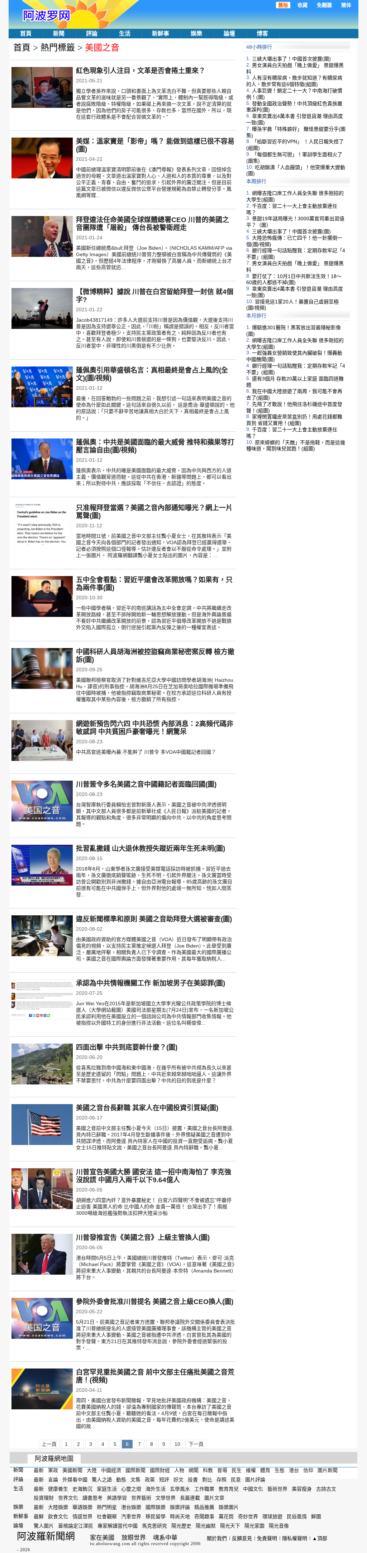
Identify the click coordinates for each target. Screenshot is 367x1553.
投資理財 (44, 1498)
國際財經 (160, 1470)
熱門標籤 (57, 47)
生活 (124, 33)
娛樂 (196, 33)
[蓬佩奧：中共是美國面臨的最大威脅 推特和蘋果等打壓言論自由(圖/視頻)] (42, 459)
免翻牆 (324, 5)
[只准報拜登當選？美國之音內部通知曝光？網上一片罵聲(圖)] (42, 525)
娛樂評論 (180, 1507)
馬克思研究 (154, 1526)
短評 (164, 1479)
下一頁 (196, 1444)
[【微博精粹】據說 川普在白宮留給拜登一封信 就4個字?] (42, 309)
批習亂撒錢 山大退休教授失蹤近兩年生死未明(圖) (150, 848)
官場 (222, 1470)
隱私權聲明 (294, 1538)
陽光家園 (254, 1526)
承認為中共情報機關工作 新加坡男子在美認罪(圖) (150, 983)
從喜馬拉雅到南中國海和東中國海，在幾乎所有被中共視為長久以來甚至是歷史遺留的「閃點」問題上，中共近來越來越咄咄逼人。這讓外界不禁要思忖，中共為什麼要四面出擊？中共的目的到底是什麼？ (154, 1074)
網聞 (194, 1470)
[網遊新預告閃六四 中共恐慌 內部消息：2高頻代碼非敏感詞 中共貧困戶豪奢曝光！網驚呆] (42, 741)
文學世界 (166, 1498)
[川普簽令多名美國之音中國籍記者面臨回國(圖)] (42, 802)
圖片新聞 (328, 1470)
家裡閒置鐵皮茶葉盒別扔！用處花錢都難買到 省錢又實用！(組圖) (294, 420)
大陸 (92, 1470)
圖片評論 (255, 1479)
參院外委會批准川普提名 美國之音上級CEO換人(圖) (154, 1301)
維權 (251, 1470)
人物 (179, 1470)
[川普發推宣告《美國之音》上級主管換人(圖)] (42, 1255)
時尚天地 (180, 1516)
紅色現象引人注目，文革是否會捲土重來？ (140, 71)
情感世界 (82, 1516)
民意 (236, 1479)
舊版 (283, 5)
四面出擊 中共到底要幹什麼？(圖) (126, 1047)
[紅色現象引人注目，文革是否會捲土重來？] (42, 88)
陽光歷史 (181, 1526)
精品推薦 (204, 1507)
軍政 (53, 1470)
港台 (294, 1470)
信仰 (308, 1470)
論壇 (229, 33)
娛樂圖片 (229, 1507)
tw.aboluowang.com (110, 1543)
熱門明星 (107, 1507)
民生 (237, 1470)
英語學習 (117, 1498)
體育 (265, 1470)
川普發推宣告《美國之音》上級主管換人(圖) (143, 1237)
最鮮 (39, 1516)
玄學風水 (180, 1488)
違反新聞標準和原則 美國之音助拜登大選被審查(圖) (154, 919)
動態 (121, 1479)
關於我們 (217, 1538)
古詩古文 (326, 1488)
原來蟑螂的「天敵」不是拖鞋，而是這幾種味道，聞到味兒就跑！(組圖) (295, 445)
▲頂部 (319, 1538)
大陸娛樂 (58, 1507)
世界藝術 (141, 1498)
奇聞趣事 (204, 1516)
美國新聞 (72, 1470)
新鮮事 (160, 33)
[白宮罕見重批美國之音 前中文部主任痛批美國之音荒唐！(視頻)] (42, 1390)
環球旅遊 (272, 1516)
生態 (280, 1470)
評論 (91, 33)
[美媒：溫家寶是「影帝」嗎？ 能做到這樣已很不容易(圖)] (42, 159)
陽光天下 (230, 1526)
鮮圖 (316, 1516)
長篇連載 (190, 1498)
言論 (53, 1479)
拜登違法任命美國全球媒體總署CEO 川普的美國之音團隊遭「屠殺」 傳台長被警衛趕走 (152, 223)
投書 (193, 1479)
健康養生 (58, 1488)
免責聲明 (267, 1538)
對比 (207, 1479)
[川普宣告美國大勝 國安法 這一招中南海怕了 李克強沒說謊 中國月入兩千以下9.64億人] (42, 1189)
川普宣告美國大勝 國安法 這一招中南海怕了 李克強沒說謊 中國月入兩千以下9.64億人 (153, 1176)
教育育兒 (229, 1488)
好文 (178, 1479)
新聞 (59, 33)
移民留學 (156, 1516)
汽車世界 (131, 1516)
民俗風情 (297, 1516)
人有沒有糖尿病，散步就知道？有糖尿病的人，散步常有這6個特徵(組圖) (294, 81)
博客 (262, 33)
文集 (135, 1479)
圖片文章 (214, 1498)
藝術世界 (277, 1488)
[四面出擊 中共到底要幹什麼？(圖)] (42, 1065)
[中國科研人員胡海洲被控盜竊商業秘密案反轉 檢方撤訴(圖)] (42, 669)
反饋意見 (242, 1538)
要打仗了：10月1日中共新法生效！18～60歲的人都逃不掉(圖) (294, 279)
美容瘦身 (302, 1488)
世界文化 (68, 1498)
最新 (39, 1470)
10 (177, 1444)
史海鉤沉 (82, 1488)
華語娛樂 (82, 1507)
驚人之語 (102, 1479)
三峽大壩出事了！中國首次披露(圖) (291, 59)
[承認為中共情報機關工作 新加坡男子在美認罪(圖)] (42, 1000)
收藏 (302, 5)
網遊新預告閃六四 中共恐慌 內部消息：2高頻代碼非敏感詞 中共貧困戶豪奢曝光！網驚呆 (154, 727)
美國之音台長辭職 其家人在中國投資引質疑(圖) (147, 1108)
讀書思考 (92, 1498)
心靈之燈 (131, 1488)
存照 (221, 1479)
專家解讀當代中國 (117, 1526)
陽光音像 (279, 1526)
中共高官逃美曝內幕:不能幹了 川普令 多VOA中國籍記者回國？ (146, 752)
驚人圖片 (44, 1526)
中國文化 (253, 1488)
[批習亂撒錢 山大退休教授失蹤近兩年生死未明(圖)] (42, 866)
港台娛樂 (131, 1507)
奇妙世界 (248, 1516)
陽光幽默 (206, 1526)
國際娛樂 (156, 1507)
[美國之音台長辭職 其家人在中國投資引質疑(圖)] (42, 1125)
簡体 (346, 5)
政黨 (150, 1479)
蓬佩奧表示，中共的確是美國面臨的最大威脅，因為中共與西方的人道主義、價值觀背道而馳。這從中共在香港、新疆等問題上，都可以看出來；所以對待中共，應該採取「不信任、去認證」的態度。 (154, 477)
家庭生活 (107, 1488)
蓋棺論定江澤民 (75, 1526)
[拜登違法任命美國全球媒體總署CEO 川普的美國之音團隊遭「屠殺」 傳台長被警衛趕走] (42, 237)
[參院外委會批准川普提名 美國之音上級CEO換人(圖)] (42, 1319)
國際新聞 (135, 1470)
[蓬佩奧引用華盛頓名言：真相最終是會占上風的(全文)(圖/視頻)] (42, 387)
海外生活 (156, 1488)
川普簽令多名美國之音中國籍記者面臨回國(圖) (146, 784)
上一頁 (49, 1444)
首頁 (26, 33)
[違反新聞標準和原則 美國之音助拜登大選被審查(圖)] (42, 936)
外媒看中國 (74, 1479)
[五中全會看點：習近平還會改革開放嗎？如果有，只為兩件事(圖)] (42, 597)
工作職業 (204, 1488)
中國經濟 (111, 1470)
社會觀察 (107, 1516)
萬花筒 (226, 1516)
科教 (208, 1470)
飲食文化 (58, 1516)
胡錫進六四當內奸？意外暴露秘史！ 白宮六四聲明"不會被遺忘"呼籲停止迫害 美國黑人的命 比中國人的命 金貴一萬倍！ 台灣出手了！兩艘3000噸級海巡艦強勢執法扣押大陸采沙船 (154, 1206)
